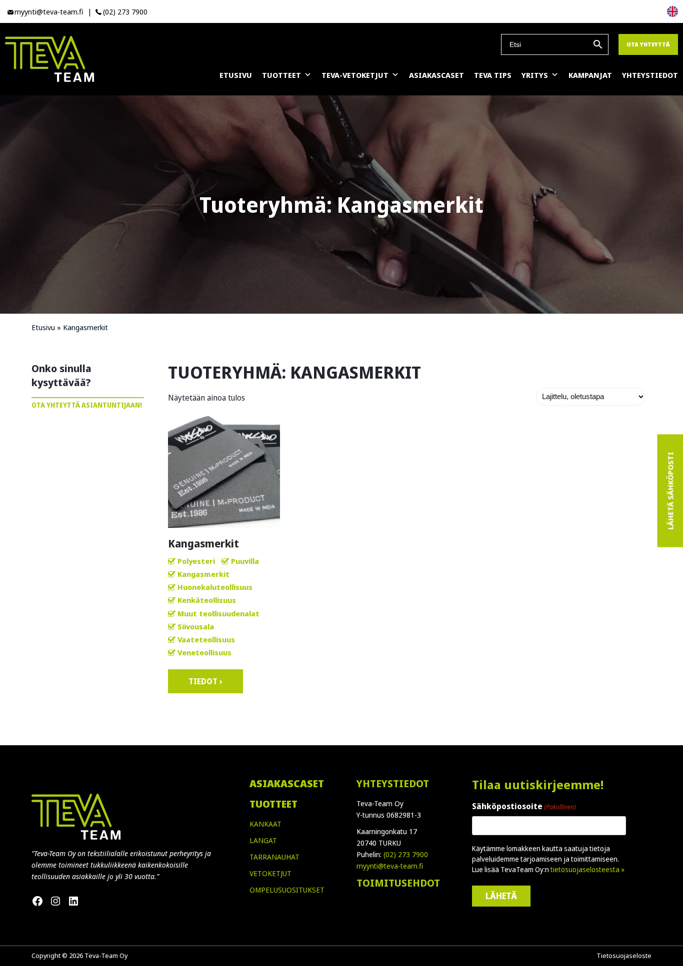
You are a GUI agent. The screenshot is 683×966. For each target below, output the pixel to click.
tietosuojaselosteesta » (587, 869)
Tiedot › (205, 681)
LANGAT (263, 840)
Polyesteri (196, 561)
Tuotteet (281, 75)
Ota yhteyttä (648, 44)
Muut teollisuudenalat (219, 613)
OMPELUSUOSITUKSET (287, 890)
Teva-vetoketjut (355, 75)
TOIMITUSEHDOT (398, 883)
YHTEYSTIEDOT (392, 783)
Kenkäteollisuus (207, 600)
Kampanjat (590, 75)
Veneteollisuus (205, 652)
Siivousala (196, 626)
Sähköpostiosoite (524, 806)
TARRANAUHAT (275, 857)
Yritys (535, 75)
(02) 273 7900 (125, 11)
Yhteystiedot (650, 75)
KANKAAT (266, 824)
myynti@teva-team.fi (49, 11)
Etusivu (236, 75)
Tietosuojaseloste (624, 955)
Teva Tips (493, 75)
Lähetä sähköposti (670, 491)
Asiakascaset (436, 75)
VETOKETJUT (271, 873)
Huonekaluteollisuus (215, 587)
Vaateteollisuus (206, 639)
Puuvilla (245, 561)
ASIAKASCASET (287, 783)
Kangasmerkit (204, 574)
